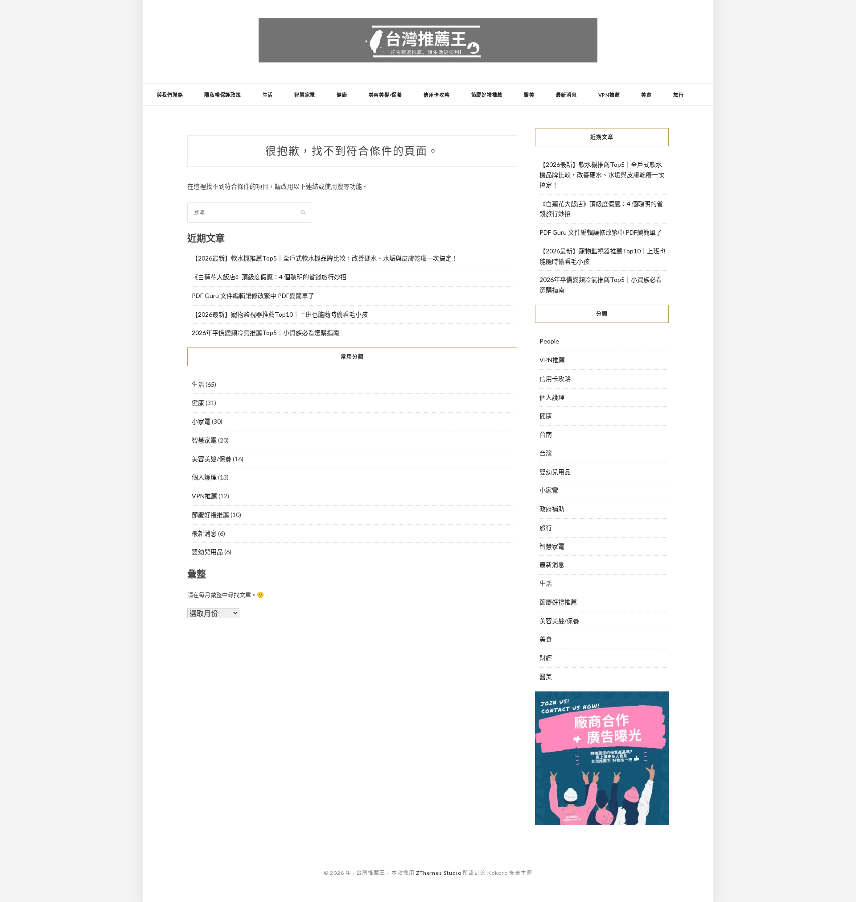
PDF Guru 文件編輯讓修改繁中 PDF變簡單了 (253, 295)
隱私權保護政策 (222, 95)
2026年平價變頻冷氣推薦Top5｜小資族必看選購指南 (265, 332)
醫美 (529, 95)
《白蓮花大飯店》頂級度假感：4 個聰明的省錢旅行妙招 (269, 277)
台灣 (545, 453)
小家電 (201, 421)
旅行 (678, 95)
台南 (545, 434)
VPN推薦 (609, 95)
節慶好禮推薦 (487, 95)
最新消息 (566, 95)
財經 (545, 658)
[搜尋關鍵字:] (249, 211)
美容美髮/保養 (385, 95)
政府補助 (551, 509)
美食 (646, 95)
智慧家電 (304, 95)
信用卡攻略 (437, 95)
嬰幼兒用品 (207, 551)
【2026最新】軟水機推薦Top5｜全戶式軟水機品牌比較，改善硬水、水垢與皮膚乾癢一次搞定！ (325, 258)
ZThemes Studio (438, 872)
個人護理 (204, 477)
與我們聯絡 (170, 95)
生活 (268, 95)
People (549, 341)
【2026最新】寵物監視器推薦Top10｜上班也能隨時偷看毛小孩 (280, 314)
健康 (342, 95)
